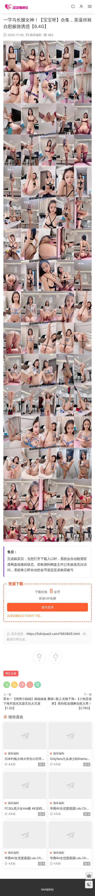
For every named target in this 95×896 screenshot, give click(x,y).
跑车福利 (36, 35)
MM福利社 (47, 889)
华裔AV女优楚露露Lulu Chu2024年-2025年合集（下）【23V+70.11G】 (70, 858)
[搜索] (73, 6)
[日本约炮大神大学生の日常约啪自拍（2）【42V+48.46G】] (24, 735)
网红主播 (11, 673)
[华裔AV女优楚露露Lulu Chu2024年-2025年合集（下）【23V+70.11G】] (70, 835)
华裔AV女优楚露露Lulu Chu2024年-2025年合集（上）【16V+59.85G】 (70, 808)
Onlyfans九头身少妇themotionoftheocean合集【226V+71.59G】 (70, 759)
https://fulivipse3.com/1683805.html (53, 634)
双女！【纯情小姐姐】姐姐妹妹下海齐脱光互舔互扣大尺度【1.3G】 (25, 703)
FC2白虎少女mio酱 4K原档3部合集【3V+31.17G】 (24, 808)
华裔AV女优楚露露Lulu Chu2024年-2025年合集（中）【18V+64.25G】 (24, 858)
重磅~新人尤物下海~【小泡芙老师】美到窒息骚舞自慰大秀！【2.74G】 (70, 703)
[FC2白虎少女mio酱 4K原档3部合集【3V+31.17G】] (24, 785)
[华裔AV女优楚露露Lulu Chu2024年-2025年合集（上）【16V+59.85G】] (70, 785)
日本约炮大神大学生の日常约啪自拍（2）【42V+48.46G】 (25, 759)
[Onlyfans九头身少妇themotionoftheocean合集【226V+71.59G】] (70, 735)
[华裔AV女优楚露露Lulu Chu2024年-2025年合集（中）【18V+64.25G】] (24, 835)
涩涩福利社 (16, 6)
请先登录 (47, 607)
